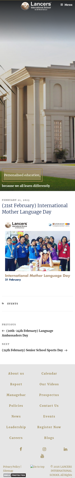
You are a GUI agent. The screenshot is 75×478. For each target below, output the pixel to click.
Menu (68, 5)
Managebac (16, 395)
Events (12, 303)
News (16, 416)
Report (16, 384)
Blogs (49, 438)
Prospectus (49, 395)
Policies (16, 406)
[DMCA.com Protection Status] (14, 476)
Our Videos (49, 384)
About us (16, 373)
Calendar (49, 373)
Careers (16, 438)
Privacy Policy (11, 466)
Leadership (16, 427)
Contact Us (49, 406)
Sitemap (8, 470)
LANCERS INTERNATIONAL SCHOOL (61, 470)
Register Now (49, 427)
